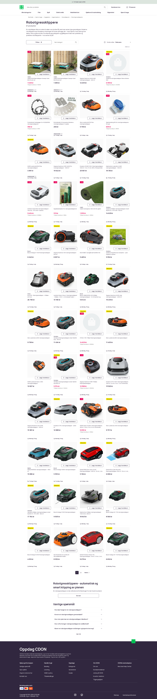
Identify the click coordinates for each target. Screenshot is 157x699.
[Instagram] (75, 694)
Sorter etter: (111, 42)
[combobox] (66, 7)
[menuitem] (26, 12)
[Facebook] (81, 694)
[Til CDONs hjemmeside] (22, 7)
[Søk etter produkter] (105, 7)
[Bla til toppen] (133, 641)
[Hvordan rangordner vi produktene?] (104, 42)
